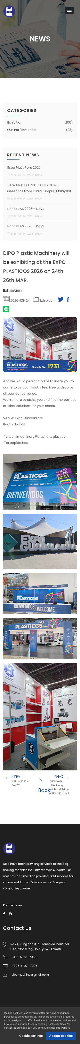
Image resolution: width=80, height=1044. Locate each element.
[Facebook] (68, 300)
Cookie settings (31, 1036)
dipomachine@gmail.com (30, 975)
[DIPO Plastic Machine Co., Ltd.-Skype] (10, 913)
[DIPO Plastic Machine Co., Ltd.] (9, 11)
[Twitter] (61, 300)
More (26, 888)
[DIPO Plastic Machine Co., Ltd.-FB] (4, 913)
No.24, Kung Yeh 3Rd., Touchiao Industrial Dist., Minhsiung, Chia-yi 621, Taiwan (39, 946)
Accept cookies (61, 1036)
